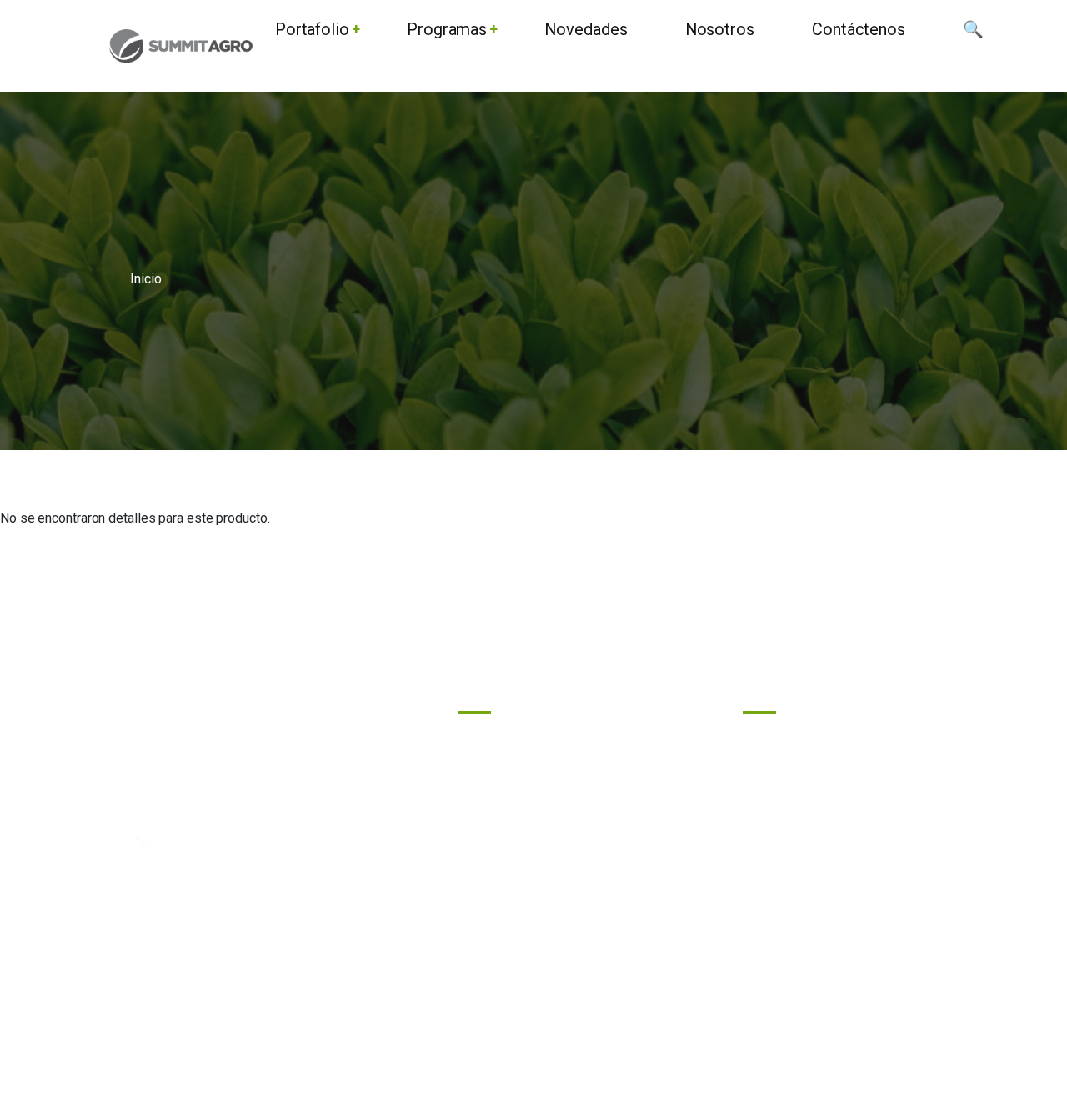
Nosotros (500, 812)
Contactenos (509, 849)
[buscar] (973, 46)
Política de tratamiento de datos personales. (534, 1026)
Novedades (506, 776)
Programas (504, 739)
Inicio (145, 279)
